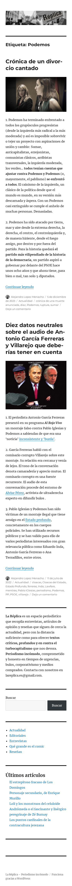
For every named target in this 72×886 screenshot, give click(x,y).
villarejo (23, 594)
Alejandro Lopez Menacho (27, 296)
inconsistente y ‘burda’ (37, 439)
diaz (23, 304)
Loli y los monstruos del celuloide (34, 804)
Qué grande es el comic (26, 746)
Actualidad (25, 300)
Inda (41, 586)
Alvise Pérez (15, 493)
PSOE (13, 594)
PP (7, 594)
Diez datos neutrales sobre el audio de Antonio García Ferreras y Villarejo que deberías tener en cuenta (35, 338)
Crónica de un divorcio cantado (34, 64)
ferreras (32, 586)
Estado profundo (38, 520)
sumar (54, 304)
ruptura (44, 304)
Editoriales (17, 735)
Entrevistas (18, 741)
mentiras (11, 590)
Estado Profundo (16, 586)
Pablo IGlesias (26, 590)
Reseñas (15, 752)
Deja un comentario (18, 308)
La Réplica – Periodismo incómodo (27, 874)
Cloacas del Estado (54, 582)
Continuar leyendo (20, 287)
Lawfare (50, 586)
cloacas (36, 582)
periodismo (43, 590)
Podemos (33, 304)
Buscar (11, 698)
